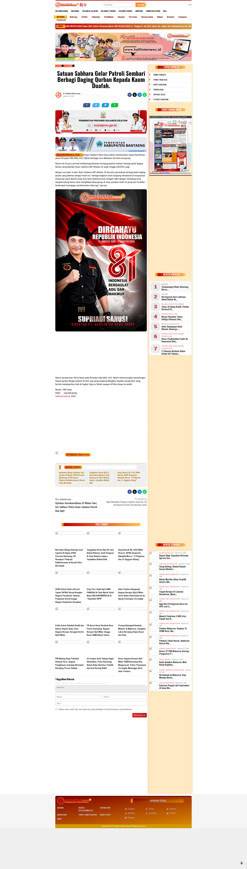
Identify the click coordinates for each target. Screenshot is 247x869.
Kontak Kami (62, 815)
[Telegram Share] (140, 95)
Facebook (131, 809)
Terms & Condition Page (87, 815)
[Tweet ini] (135, 95)
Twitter (151, 809)
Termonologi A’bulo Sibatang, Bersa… (175, 288)
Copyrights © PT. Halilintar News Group (116, 826)
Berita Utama (173, 304)
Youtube (172, 813)
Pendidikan (169, 670)
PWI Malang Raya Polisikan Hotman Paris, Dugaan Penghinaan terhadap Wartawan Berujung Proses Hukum (69, 663)
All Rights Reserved (138, 826)
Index (59, 819)
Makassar (162, 574)
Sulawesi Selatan (174, 324)
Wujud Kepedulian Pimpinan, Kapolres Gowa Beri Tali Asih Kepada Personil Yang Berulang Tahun (127, 502)
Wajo (172, 553)
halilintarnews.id (62, 396)
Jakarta (161, 659)
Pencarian (141, 5)
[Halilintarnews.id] (71, 5)
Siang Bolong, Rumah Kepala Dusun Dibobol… (172, 567)
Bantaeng (165, 284)
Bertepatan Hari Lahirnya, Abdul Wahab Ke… (174, 298)
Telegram (131, 817)
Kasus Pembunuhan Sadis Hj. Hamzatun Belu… (175, 340)
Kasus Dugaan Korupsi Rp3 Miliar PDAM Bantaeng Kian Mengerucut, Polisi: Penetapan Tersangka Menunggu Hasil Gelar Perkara (132, 665)
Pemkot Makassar (160, 80)
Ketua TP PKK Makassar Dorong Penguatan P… (174, 652)
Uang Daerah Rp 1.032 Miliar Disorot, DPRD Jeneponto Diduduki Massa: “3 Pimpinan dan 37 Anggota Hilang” (131, 554)
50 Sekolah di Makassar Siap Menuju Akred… (172, 676)
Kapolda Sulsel (159, 94)
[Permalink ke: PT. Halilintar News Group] (62, 95)
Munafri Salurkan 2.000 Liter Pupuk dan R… (172, 617)
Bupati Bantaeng (160, 85)
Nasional (168, 659)
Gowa (161, 683)
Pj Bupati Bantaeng (161, 99)
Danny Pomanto (160, 75)
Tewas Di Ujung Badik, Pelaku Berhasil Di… (175, 307)
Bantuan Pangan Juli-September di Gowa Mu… (174, 686)
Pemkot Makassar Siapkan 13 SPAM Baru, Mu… (173, 629)
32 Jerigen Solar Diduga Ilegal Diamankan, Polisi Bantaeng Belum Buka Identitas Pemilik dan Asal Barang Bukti (100, 663)
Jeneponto (162, 564)
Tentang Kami (105, 808)
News (167, 574)
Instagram (152, 813)
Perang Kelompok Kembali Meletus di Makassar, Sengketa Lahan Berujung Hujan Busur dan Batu (132, 630)
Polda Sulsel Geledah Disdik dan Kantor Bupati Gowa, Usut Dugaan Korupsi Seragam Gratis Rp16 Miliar (69, 630)
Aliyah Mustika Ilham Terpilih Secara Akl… (172, 580)
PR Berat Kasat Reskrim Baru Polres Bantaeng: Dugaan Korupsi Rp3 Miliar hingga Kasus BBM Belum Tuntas (100, 630)
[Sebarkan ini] (130, 95)
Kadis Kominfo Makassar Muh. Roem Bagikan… (173, 663)
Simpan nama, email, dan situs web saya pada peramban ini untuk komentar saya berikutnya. (95, 709)
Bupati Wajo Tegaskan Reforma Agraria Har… (173, 556)
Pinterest (173, 809)
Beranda (60, 808)
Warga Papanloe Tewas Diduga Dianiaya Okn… (172, 317)
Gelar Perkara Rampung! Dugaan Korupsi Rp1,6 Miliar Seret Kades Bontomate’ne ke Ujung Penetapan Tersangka (131, 594)
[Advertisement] (101, 355)
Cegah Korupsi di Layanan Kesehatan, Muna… (171, 592)
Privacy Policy (105, 815)
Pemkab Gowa (159, 90)
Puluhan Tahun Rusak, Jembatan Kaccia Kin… (174, 641)
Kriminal (181, 304)
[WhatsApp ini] (145, 95)
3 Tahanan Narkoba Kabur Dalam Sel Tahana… (173, 352)
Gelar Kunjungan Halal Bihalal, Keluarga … (172, 327)
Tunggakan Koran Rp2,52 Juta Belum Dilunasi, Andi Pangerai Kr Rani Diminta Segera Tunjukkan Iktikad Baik (99, 477)
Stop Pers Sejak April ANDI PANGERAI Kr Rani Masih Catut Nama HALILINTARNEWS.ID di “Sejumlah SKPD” (100, 594)
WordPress (131, 813)
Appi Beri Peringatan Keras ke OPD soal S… (173, 605)
